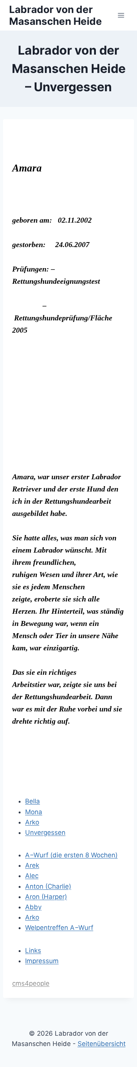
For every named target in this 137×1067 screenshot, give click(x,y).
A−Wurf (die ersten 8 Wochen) (71, 855)
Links (33, 950)
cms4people (30, 983)
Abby (33, 907)
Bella (32, 801)
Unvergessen (45, 832)
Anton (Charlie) (48, 886)
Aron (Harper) (46, 896)
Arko (32, 822)
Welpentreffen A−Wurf (59, 927)
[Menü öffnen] (121, 15)
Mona (33, 812)
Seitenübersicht (102, 1044)
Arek (32, 865)
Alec (31, 875)
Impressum (42, 961)
